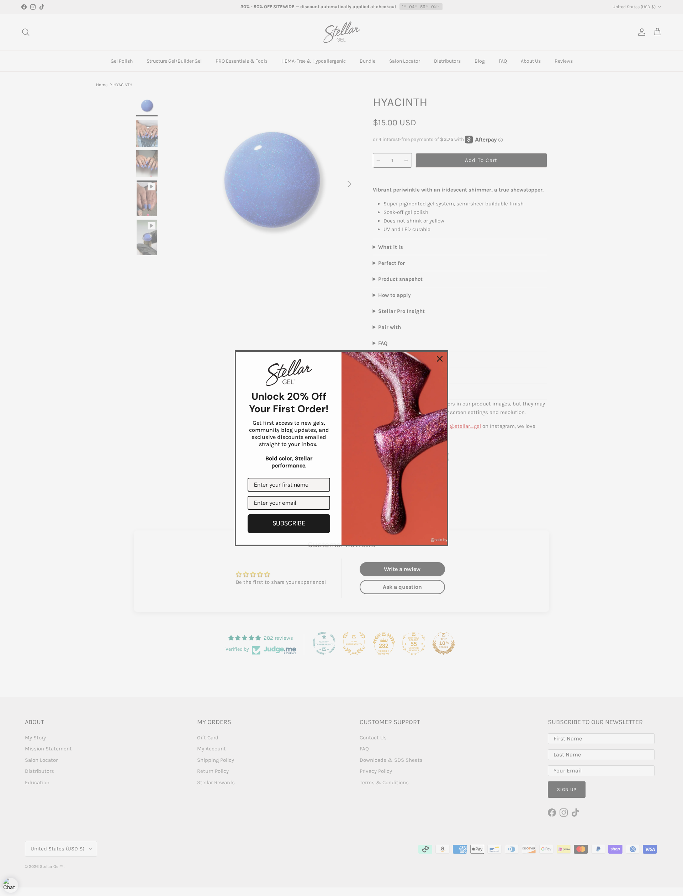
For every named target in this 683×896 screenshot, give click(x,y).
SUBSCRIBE (288, 523)
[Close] (439, 358)
